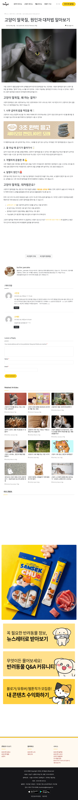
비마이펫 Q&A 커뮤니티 (53, 220)
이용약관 (44, 796)
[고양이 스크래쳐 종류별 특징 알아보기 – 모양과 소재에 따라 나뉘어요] (62, 469)
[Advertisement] (39, 238)
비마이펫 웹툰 (5, 754)
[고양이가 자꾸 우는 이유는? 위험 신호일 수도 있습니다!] (39, 421)
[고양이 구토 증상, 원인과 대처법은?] (62, 446)
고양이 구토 (32, 256)
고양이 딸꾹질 (46, 256)
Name (7, 359)
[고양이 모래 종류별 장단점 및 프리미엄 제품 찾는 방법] (39, 399)
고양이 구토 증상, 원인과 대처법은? (62, 454)
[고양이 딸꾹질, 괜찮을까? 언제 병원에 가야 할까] (39, 469)
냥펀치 (3, 756)
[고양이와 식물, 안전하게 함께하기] (62, 399)
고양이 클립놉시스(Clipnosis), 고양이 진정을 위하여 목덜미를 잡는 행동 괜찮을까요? (62, 431)
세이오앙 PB (57, 763)
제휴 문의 (30, 754)
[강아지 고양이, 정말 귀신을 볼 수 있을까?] (16, 421)
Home (6, 14)
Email (7, 366)
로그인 (58, 4)
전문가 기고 (47, 4)
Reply (16, 307)
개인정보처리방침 (36, 796)
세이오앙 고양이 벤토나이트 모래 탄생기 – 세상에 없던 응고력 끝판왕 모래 (15, 479)
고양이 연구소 (28, 4)
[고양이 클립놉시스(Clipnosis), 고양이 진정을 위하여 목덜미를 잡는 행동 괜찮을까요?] (62, 421)
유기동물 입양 (57, 758)
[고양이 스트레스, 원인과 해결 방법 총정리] (16, 446)
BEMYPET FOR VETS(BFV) (62, 760)
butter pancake (23, 268)
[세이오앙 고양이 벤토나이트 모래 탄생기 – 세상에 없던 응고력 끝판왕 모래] (16, 469)
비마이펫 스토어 (58, 754)
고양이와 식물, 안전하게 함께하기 (61, 407)
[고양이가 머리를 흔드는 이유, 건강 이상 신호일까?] (16, 399)
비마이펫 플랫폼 (69, 4)
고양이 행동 (18, 14)
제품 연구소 (38, 4)
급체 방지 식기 (11, 205)
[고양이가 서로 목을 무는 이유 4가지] (39, 446)
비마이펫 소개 (31, 752)
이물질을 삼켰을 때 (43, 189)
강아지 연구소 (18, 4)
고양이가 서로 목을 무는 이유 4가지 (38, 454)
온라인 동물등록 (58, 756)
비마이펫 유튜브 (6, 752)
